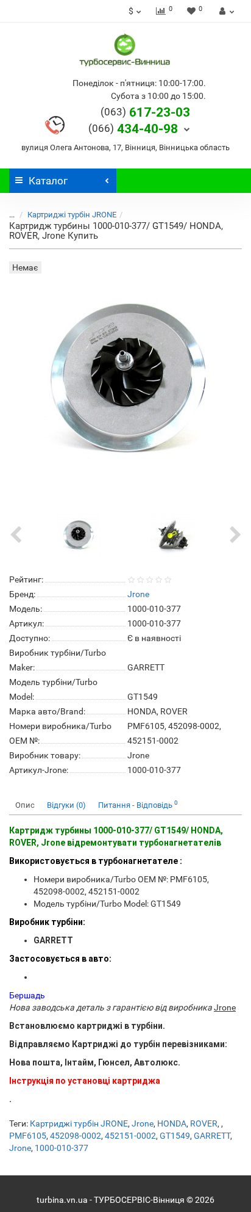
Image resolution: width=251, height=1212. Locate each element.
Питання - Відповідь (138, 804)
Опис (25, 805)
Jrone (143, 1123)
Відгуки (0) (66, 805)
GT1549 (175, 1136)
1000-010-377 (61, 1148)
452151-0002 (130, 1136)
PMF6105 (27, 1136)
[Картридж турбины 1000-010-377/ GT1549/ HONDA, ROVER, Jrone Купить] (78, 534)
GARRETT (212, 1136)
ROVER (203, 1123)
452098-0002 (75, 1136)
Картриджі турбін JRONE (71, 214)
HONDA (171, 1123)
